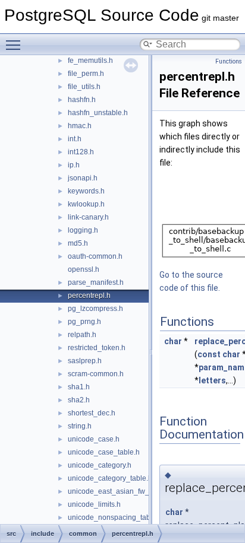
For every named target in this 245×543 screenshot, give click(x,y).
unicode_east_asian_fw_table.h (119, 491)
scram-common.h (96, 374)
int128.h (81, 152)
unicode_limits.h (94, 504)
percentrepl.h (89, 295)
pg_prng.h (84, 321)
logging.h (83, 230)
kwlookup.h (86, 204)
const (209, 354)
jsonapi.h (83, 178)
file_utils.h (84, 86)
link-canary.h (88, 217)
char (173, 341)
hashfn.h (82, 100)
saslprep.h (85, 361)
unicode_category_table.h (110, 478)
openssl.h (83, 269)
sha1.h (79, 387)
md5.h (78, 243)
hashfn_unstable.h (98, 113)
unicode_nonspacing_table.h (115, 517)
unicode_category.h (99, 465)
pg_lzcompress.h (95, 308)
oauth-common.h (95, 256)
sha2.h (79, 400)
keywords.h (86, 191)
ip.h (74, 165)
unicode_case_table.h (104, 452)
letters (212, 380)
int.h (74, 139)
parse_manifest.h (96, 282)
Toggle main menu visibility (15, 44)
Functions (228, 61)
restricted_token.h (96, 348)
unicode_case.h (94, 439)
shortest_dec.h (91, 413)
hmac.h (80, 126)
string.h (80, 426)
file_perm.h (86, 73)
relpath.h (82, 335)
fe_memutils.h (90, 60)
